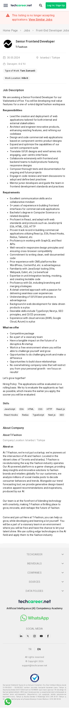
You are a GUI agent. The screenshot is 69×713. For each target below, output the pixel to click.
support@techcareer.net (34, 665)
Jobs (27, 30)
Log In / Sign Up (56, 5)
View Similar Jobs (40, 19)
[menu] (5, 5)
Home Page (10, 30)
